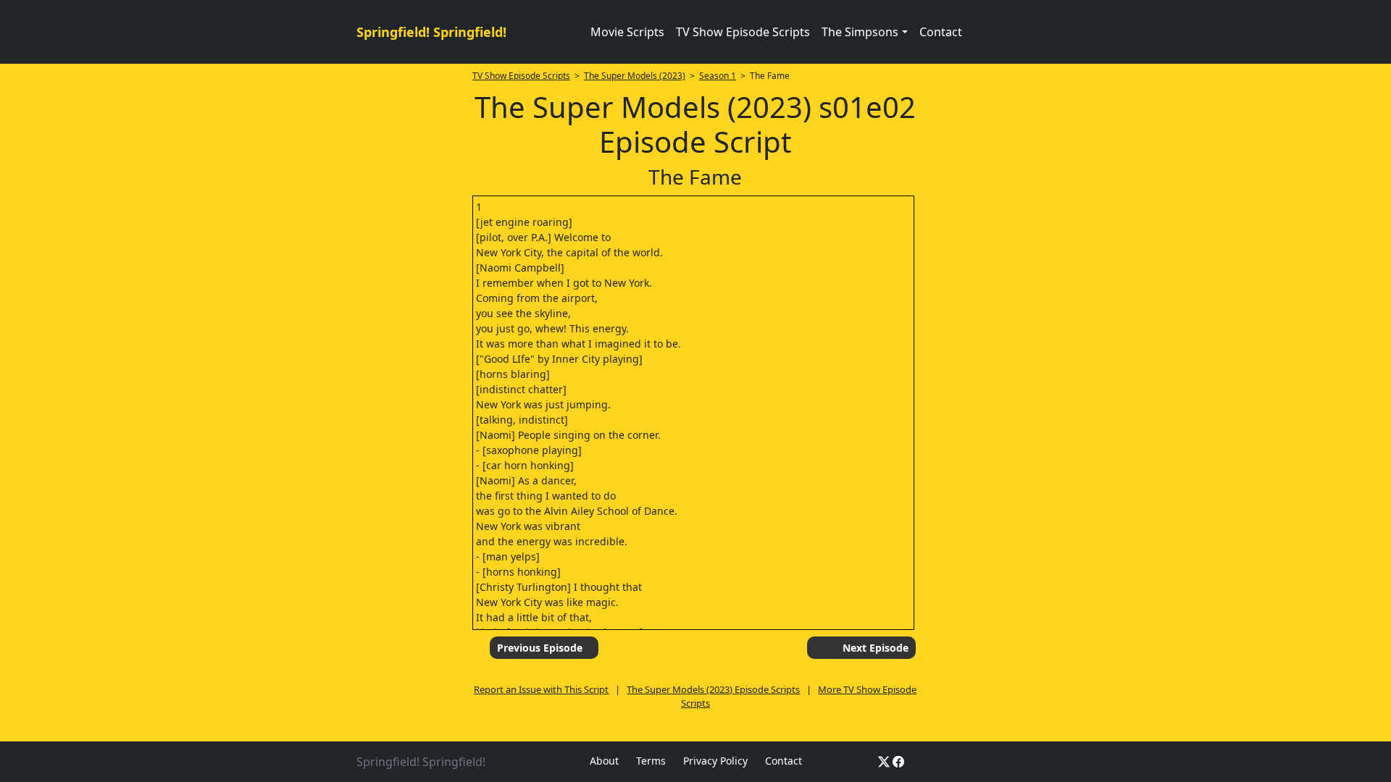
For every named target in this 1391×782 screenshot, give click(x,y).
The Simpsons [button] (860, 32)
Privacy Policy (715, 761)
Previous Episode (539, 648)
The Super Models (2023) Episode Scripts (713, 689)
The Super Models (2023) (634, 76)
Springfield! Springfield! (431, 32)
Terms (651, 761)
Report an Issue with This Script (541, 689)
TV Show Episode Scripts (743, 32)
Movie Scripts (627, 32)
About (604, 761)
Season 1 (717, 76)
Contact (940, 32)
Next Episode (875, 648)
